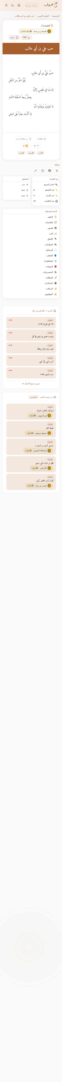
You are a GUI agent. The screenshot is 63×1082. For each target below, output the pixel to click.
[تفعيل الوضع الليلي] (12, 5)
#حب (40, 153)
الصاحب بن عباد (38, 310)
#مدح (21, 153)
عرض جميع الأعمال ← (31, 383)
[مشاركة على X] (57, 170)
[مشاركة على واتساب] (43, 170)
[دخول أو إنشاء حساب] (6, 5)
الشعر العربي (43, 16)
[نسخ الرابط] (36, 170)
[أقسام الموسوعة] (19, 5)
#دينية (31, 153)
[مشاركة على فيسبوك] (50, 170)
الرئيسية (56, 16)
